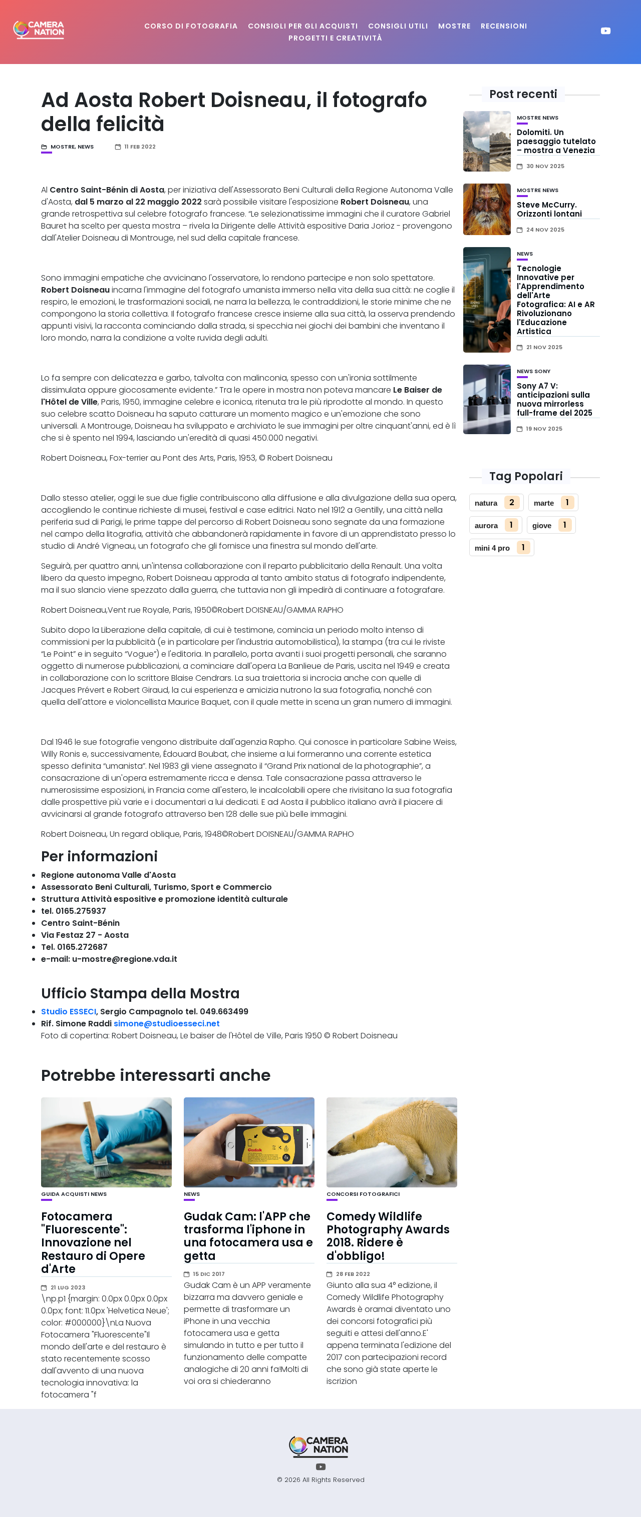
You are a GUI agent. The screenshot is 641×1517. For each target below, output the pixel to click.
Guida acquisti (65, 1194)
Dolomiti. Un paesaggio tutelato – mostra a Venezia (556, 141)
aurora (486, 525)
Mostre (63, 147)
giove (541, 525)
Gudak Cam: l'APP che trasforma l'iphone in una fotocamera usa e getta (248, 1236)
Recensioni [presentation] (504, 26)
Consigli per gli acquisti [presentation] (303, 26)
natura (486, 503)
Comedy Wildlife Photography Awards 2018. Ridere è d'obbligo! (388, 1236)
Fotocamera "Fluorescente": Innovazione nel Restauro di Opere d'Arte (93, 1243)
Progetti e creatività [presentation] (335, 38)
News (86, 147)
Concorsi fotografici (363, 1194)
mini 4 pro (492, 548)
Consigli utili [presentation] (398, 26)
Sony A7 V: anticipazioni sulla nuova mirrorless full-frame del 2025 (554, 399)
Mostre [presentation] (454, 26)
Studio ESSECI (68, 1011)
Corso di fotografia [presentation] (191, 26)
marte (544, 503)
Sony (542, 371)
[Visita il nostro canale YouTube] (605, 32)
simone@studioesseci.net (167, 1023)
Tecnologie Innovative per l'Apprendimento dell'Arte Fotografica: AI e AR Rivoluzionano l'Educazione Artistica (556, 300)
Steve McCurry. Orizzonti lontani (549, 209)
